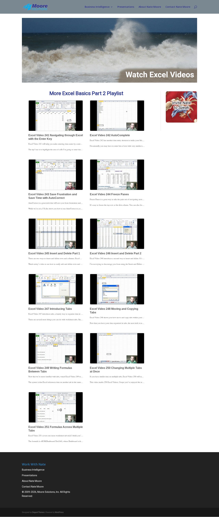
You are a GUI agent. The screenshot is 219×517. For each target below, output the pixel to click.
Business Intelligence (97, 7)
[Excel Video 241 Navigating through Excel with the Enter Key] (55, 115)
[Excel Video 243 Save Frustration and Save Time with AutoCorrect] (55, 174)
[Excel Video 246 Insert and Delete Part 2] (117, 233)
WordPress (59, 512)
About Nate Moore (150, 7)
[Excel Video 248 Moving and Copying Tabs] (117, 289)
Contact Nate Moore (177, 7)
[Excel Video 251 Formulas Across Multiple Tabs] (55, 407)
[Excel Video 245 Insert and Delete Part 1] (55, 233)
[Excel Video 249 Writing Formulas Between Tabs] (55, 348)
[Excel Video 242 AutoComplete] (117, 115)
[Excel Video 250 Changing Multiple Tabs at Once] (117, 348)
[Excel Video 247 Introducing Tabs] (55, 289)
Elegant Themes (38, 512)
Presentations (125, 7)
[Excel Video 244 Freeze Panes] (117, 174)
